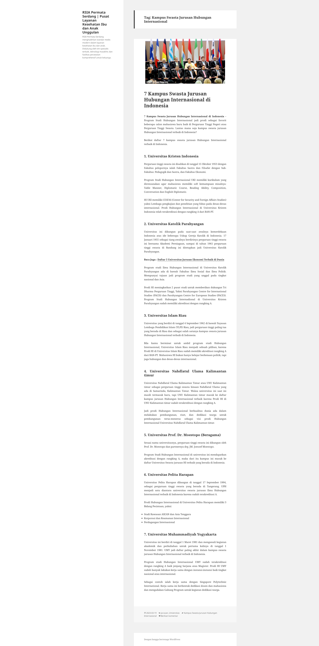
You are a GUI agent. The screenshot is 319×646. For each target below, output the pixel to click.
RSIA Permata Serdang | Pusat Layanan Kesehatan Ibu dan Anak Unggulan (95, 22)
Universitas (174, 613)
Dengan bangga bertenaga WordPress (162, 639)
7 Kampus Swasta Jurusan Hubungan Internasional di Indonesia (177, 99)
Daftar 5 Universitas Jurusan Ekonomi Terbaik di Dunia (191, 259)
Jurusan (164, 613)
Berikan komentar (169, 616)
